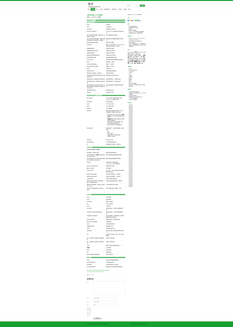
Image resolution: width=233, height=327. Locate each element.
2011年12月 (131, 155)
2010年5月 (131, 175)
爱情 (137, 59)
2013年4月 (131, 141)
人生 (142, 55)
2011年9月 (131, 159)
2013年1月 (131, 142)
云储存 (135, 55)
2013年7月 (131, 137)
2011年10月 (131, 158)
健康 (144, 55)
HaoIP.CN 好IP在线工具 (133, 70)
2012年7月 (131, 147)
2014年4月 (131, 130)
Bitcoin (129, 52)
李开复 (132, 59)
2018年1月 (131, 113)
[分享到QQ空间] (130, 20)
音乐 (142, 63)
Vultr (129, 74)
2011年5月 (131, 163)
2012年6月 (131, 149)
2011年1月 (131, 166)
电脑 (144, 59)
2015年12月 (131, 122)
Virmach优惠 (131, 71)
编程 (135, 61)
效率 (93, 274)
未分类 (101, 9)
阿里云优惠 (131, 86)
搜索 (142, 5)
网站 (141, 61)
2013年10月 (131, 133)
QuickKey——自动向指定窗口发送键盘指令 (136, 31)
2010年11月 (131, 167)
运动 (135, 63)
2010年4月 (131, 177)
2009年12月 (131, 182)
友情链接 (130, 79)
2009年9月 (131, 186)
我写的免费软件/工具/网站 (133, 27)
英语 (132, 63)
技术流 (93, 9)
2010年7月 (131, 173)
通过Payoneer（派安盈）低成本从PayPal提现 (137, 84)
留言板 (125, 9)
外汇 (139, 56)
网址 (88, 304)
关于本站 (120, 9)
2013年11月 (131, 131)
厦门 (131, 56)
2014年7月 (131, 129)
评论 (88, 282)
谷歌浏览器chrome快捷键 (94, 15)
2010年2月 (131, 179)
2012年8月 (131, 146)
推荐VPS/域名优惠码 (132, 30)
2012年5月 (131, 150)
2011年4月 (131, 165)
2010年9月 (131, 170)
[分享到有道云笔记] (139, 20)
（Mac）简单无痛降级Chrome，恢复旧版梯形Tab (137, 43)
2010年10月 (131, 169)
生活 (97, 9)
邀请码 (139, 63)
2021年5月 (131, 106)
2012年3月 (131, 153)
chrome (90, 274)
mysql (139, 52)
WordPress (137, 324)
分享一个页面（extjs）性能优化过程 (135, 41)
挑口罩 (130, 80)
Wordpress (131, 55)
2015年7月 (131, 125)
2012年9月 (131, 145)
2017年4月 (131, 117)
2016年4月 (131, 118)
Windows (138, 53)
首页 (89, 9)
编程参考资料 (107, 9)
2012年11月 (131, 143)
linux (136, 52)
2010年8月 (131, 171)
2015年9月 (131, 123)
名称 (88, 298)
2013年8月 (131, 135)
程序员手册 (114, 9)
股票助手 (135, 99)
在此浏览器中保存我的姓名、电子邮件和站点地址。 (89, 312)
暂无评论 (99, 17)
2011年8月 (131, 161)
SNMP (134, 53)
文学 (139, 58)
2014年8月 (131, 127)
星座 (144, 58)
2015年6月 (131, 126)
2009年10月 (131, 185)
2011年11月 (131, 157)
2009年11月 (131, 183)
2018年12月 (131, 110)
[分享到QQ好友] (138, 20)
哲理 (136, 56)
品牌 (134, 56)
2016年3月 (131, 119)
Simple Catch (144, 324)
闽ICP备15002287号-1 (105, 324)
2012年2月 (131, 154)
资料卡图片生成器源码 (133, 83)
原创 (129, 56)
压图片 (130, 78)
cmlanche (130, 68)
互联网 (139, 55)
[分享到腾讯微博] (134, 20)
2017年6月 (131, 115)
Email (88, 301)
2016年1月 (131, 121)
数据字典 (136, 58)
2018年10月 (131, 111)
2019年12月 (131, 107)
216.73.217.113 (134, 14)
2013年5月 (131, 139)
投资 (131, 58)
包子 (91, 4)
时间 (141, 58)
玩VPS (130, 82)
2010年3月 (131, 178)
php (142, 52)
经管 (131, 61)
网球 (139, 61)
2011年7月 (131, 162)
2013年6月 (131, 138)
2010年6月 (131, 174)
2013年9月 (131, 134)
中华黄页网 (131, 76)
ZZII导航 (130, 75)
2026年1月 (131, 105)
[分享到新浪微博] (132, 20)
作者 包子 (88, 17)
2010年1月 (131, 181)
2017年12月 (131, 114)
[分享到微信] (136, 20)
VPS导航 (130, 72)
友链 (129, 9)
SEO (132, 53)
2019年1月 (131, 109)
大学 (141, 56)
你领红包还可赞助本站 (133, 26)
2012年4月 (131, 151)
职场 (130, 63)
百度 (129, 61)
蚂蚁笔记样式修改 (132, 42)
